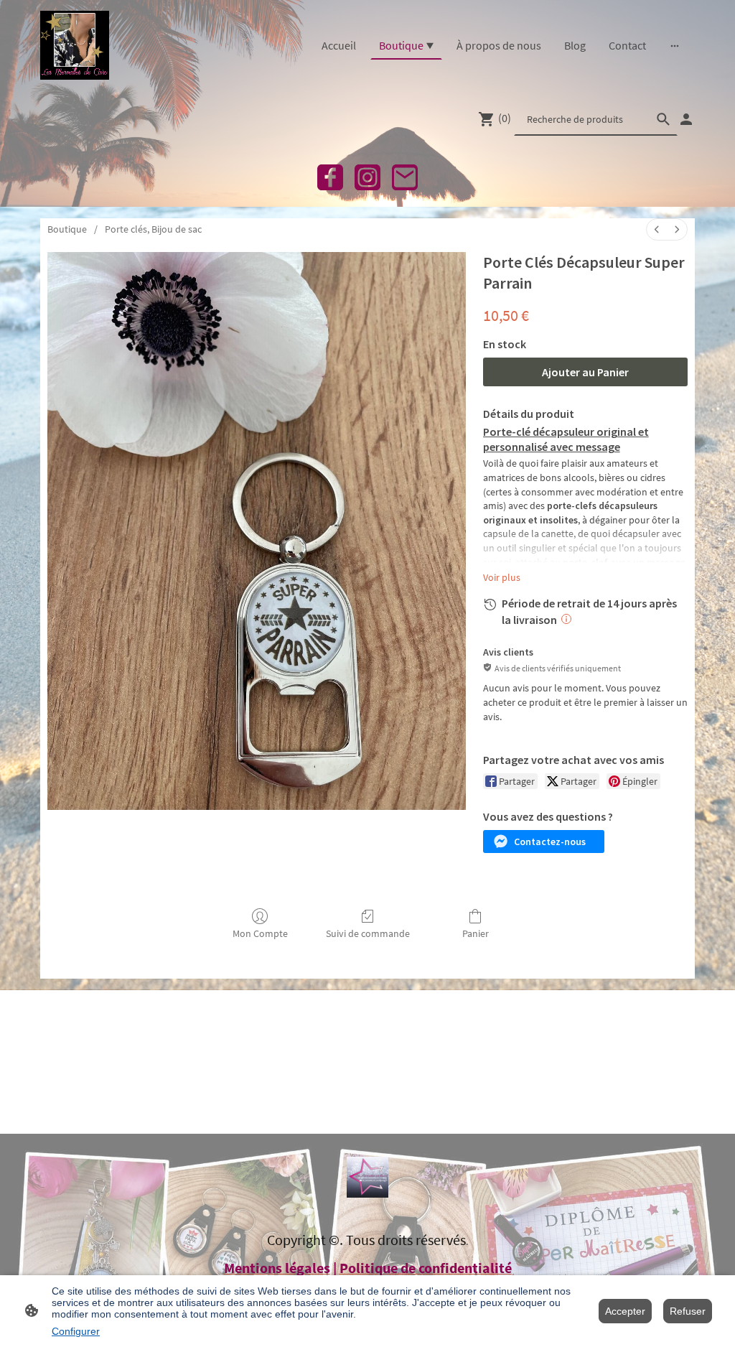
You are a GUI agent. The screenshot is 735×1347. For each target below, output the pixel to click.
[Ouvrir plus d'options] (674, 45)
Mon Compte (260, 933)
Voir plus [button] (501, 577)
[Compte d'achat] (686, 119)
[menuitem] (657, 229)
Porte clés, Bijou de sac (153, 229)
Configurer (76, 1331)
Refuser (688, 1311)
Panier (475, 933)
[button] (543, 841)
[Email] (405, 177)
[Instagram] (367, 177)
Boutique (67, 229)
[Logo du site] (74, 45)
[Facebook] (330, 177)
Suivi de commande (368, 933)
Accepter (625, 1311)
